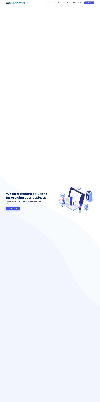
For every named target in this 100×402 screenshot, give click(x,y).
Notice (74, 3)
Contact (80, 3)
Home (48, 3)
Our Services (61, 3)
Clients (69, 3)
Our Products (89, 3)
